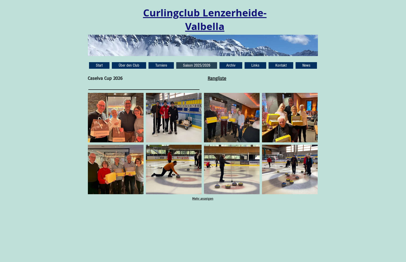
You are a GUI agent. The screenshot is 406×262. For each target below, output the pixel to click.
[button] (306, 65)
